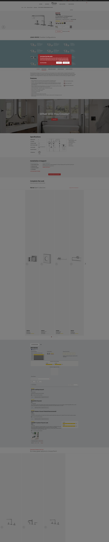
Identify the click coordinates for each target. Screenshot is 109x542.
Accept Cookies (66, 62)
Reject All (59, 62)
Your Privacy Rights (43, 62)
